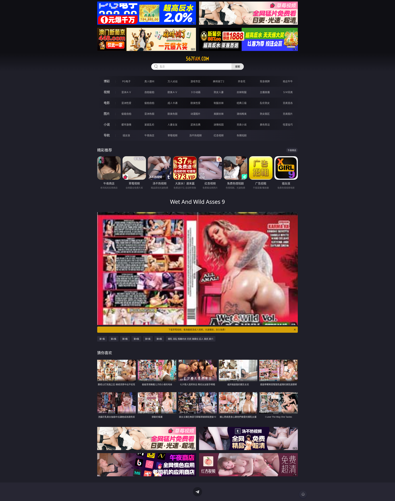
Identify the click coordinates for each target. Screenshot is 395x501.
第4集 (136, 338)
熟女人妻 (219, 92)
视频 (107, 92)
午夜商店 (149, 135)
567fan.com (197, 59)
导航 (107, 135)
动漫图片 (195, 113)
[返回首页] (303, 494)
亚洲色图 (149, 113)
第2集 (113, 338)
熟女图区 (265, 113)
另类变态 (288, 103)
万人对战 (172, 81)
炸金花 (241, 81)
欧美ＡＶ (172, 92)
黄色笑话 (265, 124)
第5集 (148, 338)
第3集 (125, 338)
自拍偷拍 (149, 92)
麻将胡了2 (218, 81)
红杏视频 (219, 135)
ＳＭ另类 (288, 92)
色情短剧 (242, 135)
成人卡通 (172, 103)
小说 (107, 124)
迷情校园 (219, 124)
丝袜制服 (242, 92)
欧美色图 (172, 113)
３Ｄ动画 (195, 92)
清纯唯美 (242, 113)
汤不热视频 (195, 135)
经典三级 (242, 103)
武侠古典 (195, 124)
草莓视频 (172, 135)
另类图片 (288, 113)
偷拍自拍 (149, 103)
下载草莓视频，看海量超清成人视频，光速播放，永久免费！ (197, 329)
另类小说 (242, 124)
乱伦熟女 (265, 103)
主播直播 (265, 92)
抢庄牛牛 (288, 81)
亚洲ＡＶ (126, 92)
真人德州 (149, 81)
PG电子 (126, 81)
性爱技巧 (288, 124)
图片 (107, 114)
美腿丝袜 (219, 113)
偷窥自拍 (126, 113)
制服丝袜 (219, 103)
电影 (107, 103)
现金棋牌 (265, 81)
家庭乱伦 (149, 124)
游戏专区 (195, 81)
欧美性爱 (195, 103)
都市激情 (126, 124)
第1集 (102, 338)
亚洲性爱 (126, 103)
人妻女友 (172, 124)
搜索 (237, 66)
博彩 (107, 81)
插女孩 (126, 135)
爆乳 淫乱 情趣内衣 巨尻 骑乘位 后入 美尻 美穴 (190, 338)
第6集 (159, 338)
